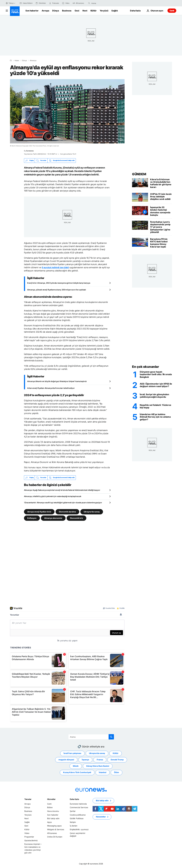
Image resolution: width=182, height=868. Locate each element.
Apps (49, 822)
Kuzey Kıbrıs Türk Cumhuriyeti (77, 772)
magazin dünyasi (66, 759)
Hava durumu (53, 811)
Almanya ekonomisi (53, 518)
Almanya (33, 60)
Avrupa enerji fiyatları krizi (39, 511)
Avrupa (45, 10)
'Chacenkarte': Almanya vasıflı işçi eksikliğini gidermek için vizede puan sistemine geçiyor (63, 502)
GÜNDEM (139, 174)
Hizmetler (51, 799)
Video (26, 833)
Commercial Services (79, 807)
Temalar (27, 799)
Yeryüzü (104, 10)
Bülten (50, 807)
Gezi (77, 10)
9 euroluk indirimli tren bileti (55, 267)
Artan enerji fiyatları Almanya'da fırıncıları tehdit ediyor (51, 388)
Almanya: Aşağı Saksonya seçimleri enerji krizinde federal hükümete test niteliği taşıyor (62, 490)
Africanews (52, 833)
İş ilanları (73, 826)
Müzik (75, 766)
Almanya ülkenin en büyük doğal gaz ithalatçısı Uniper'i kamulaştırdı (57, 381)
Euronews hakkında (78, 804)
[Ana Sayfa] (11, 60)
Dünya (55, 10)
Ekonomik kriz (76, 518)
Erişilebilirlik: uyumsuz (79, 829)
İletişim (73, 822)
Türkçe (11, 3)
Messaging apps (54, 826)
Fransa (100, 759)
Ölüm (116, 772)
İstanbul (102, 772)
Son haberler (32, 10)
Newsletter (101, 817)
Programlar (29, 837)
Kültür (93, 10)
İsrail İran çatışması (72, 753)
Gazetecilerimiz (31, 840)
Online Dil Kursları (54, 837)
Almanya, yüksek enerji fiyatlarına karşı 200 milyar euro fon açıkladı (56, 290)
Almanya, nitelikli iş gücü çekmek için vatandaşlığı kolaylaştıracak (52, 496)
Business (66, 10)
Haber (17, 60)
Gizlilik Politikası (76, 818)
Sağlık (114, 10)
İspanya (85, 759)
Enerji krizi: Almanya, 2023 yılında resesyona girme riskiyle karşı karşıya (58, 283)
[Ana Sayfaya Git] (15, 11)
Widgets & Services (55, 829)
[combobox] (102, 3)
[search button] (89, 3)
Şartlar (73, 811)
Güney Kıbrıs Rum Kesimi (97, 766)
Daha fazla (74, 799)
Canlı (172, 10)
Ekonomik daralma (67, 511)
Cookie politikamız (78, 815)
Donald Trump (117, 759)
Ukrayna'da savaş (92, 511)
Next (84, 10)
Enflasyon (32, 518)
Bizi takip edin (53, 818)
